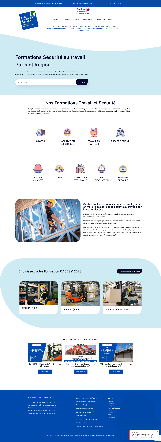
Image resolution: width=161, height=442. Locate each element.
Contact (110, 19)
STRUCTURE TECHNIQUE (80, 179)
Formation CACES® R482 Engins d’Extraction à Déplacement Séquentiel (116, 365)
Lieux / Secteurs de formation (88, 398)
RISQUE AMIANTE (38, 179)
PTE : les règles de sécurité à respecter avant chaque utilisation (80, 365)
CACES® (40, 141)
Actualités (101, 19)
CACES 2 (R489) (71, 309)
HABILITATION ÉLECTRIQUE (67, 143)
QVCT (77, 19)
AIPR (59, 177)
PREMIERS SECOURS (122, 179)
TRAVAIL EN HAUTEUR (94, 143)
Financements (87, 19)
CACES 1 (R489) (30, 308)
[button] (47, 3)
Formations (66, 19)
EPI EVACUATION (102, 179)
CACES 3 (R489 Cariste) (117, 309)
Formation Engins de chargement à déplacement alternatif (45, 365)
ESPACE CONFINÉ (120, 141)
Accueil (56, 19)
